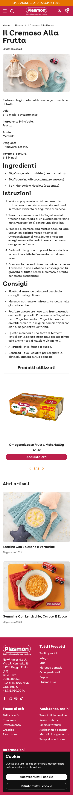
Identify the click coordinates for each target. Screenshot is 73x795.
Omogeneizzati (49, 672)
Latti (42, 662)
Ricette (19, 25)
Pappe (43, 677)
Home (6, 25)
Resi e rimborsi (49, 720)
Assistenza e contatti (53, 730)
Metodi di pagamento (54, 734)
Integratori (46, 658)
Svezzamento (12, 725)
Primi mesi (9, 720)
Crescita (8, 730)
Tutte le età (11, 715)
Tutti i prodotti (49, 653)
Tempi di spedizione (52, 739)
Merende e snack (50, 667)
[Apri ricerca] (12, 11)
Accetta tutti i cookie (36, 777)
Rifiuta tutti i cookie (36, 786)
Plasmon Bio (47, 682)
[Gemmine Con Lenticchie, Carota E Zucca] (36, 586)
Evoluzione (10, 734)
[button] (66, 11)
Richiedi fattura (50, 725)
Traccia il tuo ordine (53, 715)
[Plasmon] (36, 11)
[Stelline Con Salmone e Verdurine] (36, 517)
